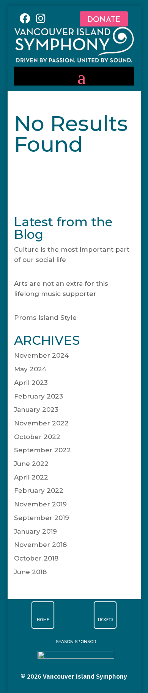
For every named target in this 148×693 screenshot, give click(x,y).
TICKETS (105, 620)
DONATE (103, 20)
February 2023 (38, 396)
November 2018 (40, 544)
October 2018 (36, 558)
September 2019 (41, 518)
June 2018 (30, 572)
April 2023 (31, 382)
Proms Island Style (45, 317)
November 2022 (41, 423)
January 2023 (36, 409)
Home (43, 620)
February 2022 (38, 490)
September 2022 (42, 450)
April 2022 (31, 477)
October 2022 (37, 437)
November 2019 (40, 504)
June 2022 (31, 463)
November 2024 (41, 355)
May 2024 (30, 369)
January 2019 (35, 531)
